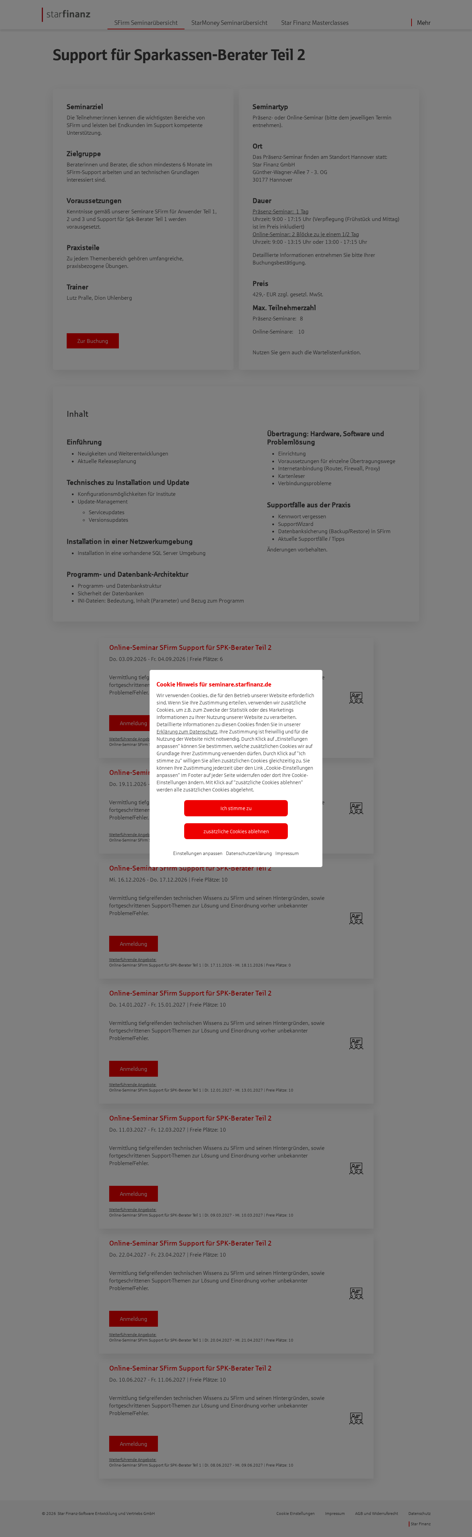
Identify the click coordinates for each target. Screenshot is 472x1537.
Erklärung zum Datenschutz (187, 731)
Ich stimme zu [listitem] (236, 808)
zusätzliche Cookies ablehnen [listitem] (236, 831)
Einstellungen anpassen (198, 853)
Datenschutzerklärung (249, 853)
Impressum (287, 853)
